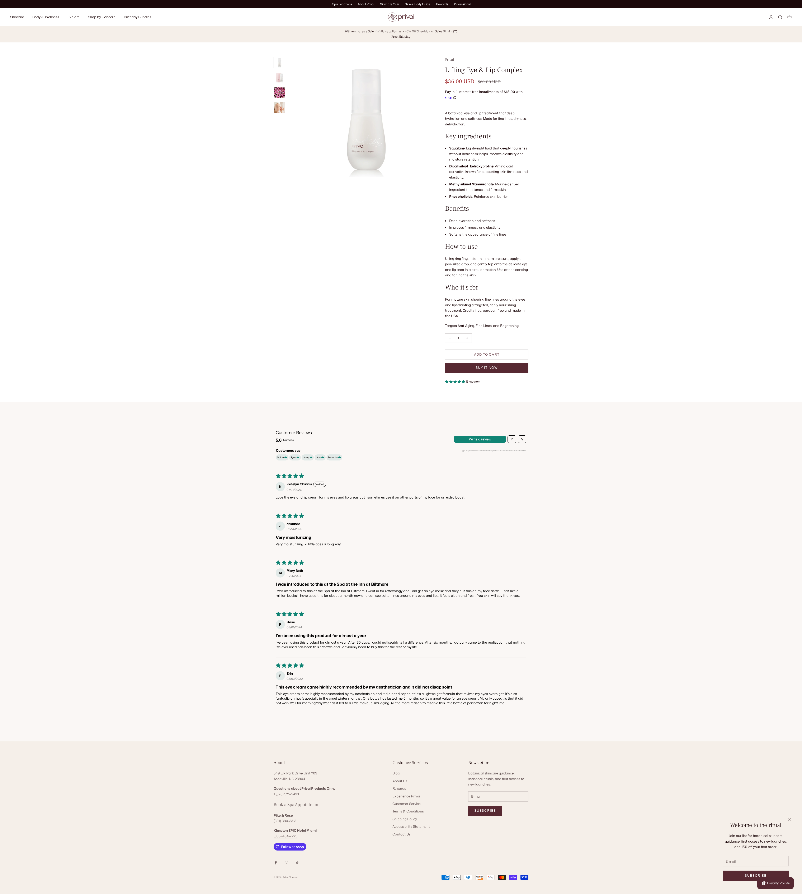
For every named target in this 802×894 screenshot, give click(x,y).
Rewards (442, 4)
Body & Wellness (45, 17)
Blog (396, 773)
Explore (73, 17)
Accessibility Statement (411, 826)
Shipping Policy (404, 819)
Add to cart (487, 354)
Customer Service (406, 803)
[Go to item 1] (279, 62)
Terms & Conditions (408, 811)
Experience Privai (406, 796)
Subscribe (755, 875)
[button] (455, 381)
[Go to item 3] (279, 92)
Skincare (17, 17)
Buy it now (487, 367)
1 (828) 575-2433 (286, 794)
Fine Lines (484, 325)
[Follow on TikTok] (297, 863)
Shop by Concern (101, 17)
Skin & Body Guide (417, 4)
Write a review (480, 439)
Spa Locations (342, 4)
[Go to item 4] (279, 108)
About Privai (366, 4)
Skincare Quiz (389, 4)
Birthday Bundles (137, 17)
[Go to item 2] (279, 77)
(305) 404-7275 (285, 836)
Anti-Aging (466, 325)
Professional (462, 4)
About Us (399, 781)
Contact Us (401, 834)
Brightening (509, 325)
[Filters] (512, 439)
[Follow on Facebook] (276, 863)
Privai (449, 59)
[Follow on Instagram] (286, 863)
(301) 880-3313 (285, 821)
